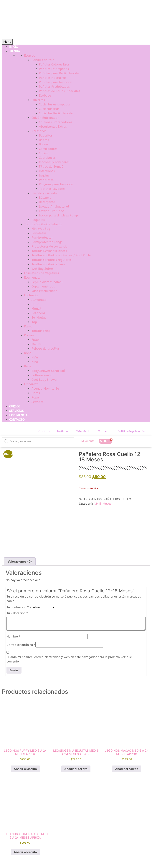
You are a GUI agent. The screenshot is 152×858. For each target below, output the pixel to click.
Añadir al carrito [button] (25, 769)
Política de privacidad (132, 431)
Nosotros (43, 431)
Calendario (83, 431)
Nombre (13, 636)
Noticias (62, 431)
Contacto (104, 431)
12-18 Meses (102, 503)
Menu (7, 41)
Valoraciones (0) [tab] (20, 561)
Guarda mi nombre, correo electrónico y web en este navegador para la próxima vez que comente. (69, 659)
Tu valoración (17, 613)
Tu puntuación (17, 607)
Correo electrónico (20, 645)
